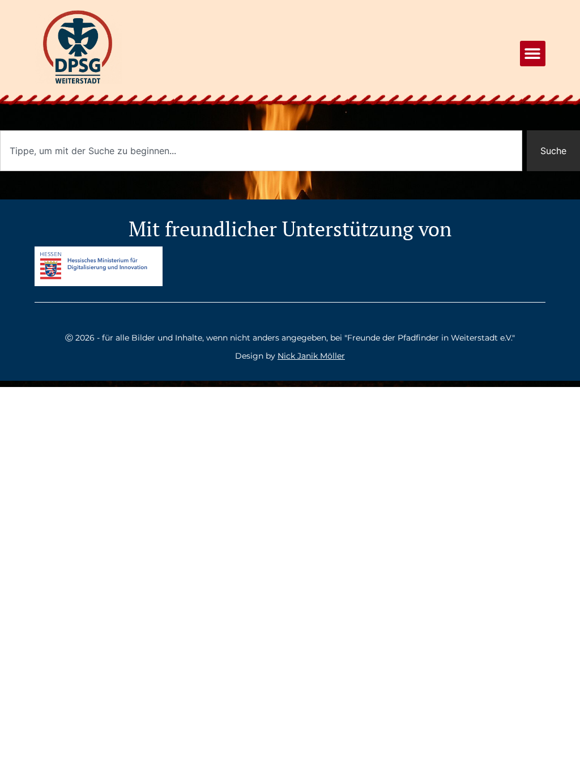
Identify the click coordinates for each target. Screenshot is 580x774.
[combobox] (261, 150)
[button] (532, 53)
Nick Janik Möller (311, 356)
